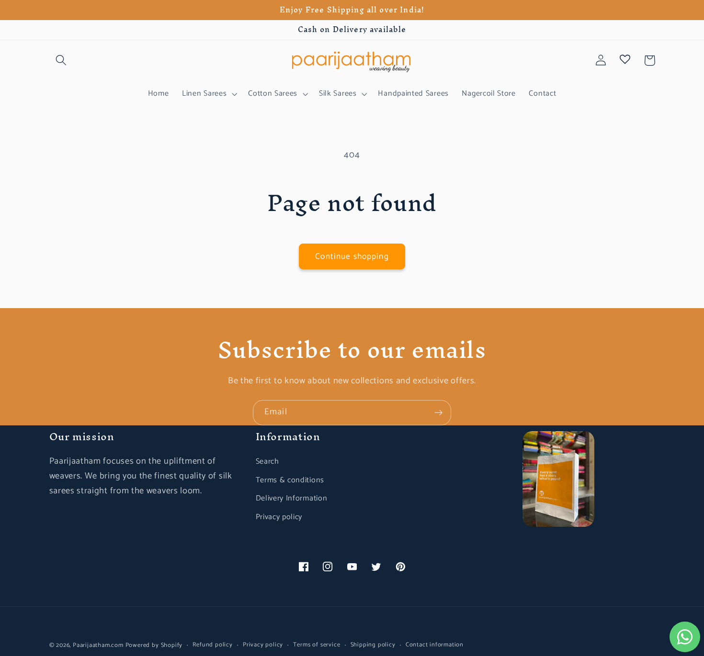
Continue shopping (352, 256)
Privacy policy (279, 517)
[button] (61, 60)
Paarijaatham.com (98, 645)
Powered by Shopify (154, 645)
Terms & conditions (290, 480)
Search (267, 461)
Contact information (435, 645)
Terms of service (316, 645)
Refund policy (212, 645)
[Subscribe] (438, 413)
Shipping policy (373, 645)
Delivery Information (292, 498)
